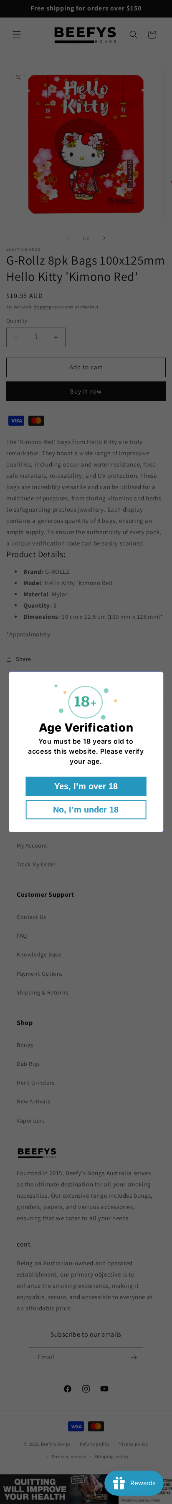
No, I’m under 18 (86, 810)
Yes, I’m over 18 (86, 786)
